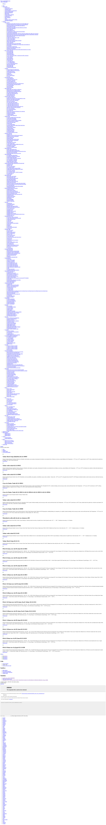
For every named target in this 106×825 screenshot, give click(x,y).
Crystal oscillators (10, 338)
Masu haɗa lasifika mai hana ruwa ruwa (14, 153)
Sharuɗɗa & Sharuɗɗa (9, 20)
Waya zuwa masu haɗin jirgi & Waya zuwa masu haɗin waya (17, 23)
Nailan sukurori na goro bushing (12, 223)
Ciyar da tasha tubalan (11, 124)
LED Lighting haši (10, 78)
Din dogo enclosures (10, 372)
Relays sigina (9, 388)
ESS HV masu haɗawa (11, 166)
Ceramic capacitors (10, 333)
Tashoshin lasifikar (10, 114)
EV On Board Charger (11, 171)
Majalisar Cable (7, 229)
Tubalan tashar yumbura (11, 127)
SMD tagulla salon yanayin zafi (12, 420)
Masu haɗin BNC (10, 58)
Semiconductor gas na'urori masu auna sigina (15, 353)
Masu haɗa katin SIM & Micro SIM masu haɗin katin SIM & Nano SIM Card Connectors (22, 33)
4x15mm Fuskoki (10, 288)
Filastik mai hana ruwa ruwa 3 (12, 386)
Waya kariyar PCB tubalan (11, 119)
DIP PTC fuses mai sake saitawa (12, 285)
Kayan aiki (7, 422)
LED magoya (9, 401)
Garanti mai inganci (8, 15)
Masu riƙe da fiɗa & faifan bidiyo (13, 291)
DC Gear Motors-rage (11, 406)
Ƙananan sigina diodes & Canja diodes (14, 279)
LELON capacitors (10, 330)
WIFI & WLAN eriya (11, 71)
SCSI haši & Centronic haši (12, 46)
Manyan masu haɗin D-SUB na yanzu (13, 47)
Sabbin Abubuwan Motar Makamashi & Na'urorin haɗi (14, 163)
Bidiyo (4, 439)
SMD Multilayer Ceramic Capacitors (13, 334)
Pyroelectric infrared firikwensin (12, 360)
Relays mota (9, 390)
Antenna (6, 68)
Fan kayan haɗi (9, 404)
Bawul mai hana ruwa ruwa (12, 82)
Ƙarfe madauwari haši (11, 94)
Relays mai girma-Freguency (12, 394)
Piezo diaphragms (10, 199)
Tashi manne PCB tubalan (11, 118)
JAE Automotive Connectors (12, 159)
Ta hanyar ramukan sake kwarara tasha (14, 117)
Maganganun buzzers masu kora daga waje (14, 194)
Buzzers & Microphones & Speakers (11, 188)
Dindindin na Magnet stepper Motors (13, 414)
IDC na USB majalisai (11, 233)
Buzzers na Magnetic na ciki (12, 193)
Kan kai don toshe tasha (11, 122)
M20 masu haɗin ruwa (11, 95)
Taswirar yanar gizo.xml (7, 665)
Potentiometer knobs (10, 301)
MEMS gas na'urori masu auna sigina (13, 356)
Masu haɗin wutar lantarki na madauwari (14, 89)
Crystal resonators (10, 337)
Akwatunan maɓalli (10, 383)
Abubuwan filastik (10, 375)
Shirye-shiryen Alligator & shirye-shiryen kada (15, 430)
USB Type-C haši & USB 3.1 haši (13, 37)
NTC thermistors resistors (11, 315)
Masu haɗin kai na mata (11, 26)
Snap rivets (9, 224)
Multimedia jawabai (10, 197)
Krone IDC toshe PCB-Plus (12, 147)
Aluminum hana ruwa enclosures (13, 385)
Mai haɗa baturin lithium (11, 179)
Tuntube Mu (5, 444)
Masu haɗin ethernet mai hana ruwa (13, 150)
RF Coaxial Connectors (9, 50)
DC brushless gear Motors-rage (12, 409)
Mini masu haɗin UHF (11, 64)
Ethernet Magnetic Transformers (12, 140)
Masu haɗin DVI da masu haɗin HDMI (14, 43)
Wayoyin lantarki (10, 222)
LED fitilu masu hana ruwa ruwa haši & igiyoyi (15, 83)
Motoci (6, 405)
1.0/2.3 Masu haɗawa (11, 61)
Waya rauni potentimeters (11, 300)
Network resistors (10, 308)
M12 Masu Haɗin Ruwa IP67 (12, 92)
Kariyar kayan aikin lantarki (12, 227)
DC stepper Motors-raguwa (12, 411)
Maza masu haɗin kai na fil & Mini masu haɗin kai (16, 25)
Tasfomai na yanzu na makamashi (13, 252)
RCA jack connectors (11, 108)
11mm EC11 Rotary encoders (12, 346)
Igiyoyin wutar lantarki (11, 235)
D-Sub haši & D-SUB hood (12, 32)
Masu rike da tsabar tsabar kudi (12, 181)
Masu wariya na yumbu (11, 342)
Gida (3, 5)
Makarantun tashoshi (10, 129)
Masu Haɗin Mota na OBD (12, 161)
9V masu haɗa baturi (10, 185)
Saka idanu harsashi (10, 381)
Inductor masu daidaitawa (11, 322)
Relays (6, 387)
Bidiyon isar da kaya (8, 442)
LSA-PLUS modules (10, 146)
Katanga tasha (9, 123)
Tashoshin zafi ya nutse (11, 416)
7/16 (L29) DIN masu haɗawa (12, 63)
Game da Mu (5, 6)
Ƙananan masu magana (11, 196)
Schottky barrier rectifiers (11, 276)
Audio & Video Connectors (9, 96)
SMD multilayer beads (11, 324)
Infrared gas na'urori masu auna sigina (13, 354)
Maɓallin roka (9, 203)
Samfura (4, 21)
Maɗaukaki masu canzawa (11, 327)
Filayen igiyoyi (9, 231)
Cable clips (9, 221)
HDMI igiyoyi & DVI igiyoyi (12, 246)
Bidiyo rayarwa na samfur (9, 441)
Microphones (9, 198)
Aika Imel (2, 683)
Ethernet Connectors (8, 133)
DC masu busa (9, 400)
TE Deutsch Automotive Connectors (13, 156)
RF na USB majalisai (10, 75)
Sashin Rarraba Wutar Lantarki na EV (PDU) (15, 169)
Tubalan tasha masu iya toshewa (12, 121)
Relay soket (9, 395)
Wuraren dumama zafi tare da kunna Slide (14, 419)
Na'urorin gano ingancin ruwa (12, 359)
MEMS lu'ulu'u (9, 343)
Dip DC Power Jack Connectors (12, 100)
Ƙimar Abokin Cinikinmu (9, 14)
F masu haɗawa (10, 57)
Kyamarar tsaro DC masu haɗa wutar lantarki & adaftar (16, 426)
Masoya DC (9, 398)
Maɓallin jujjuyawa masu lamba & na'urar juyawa (15, 214)
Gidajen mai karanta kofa (11, 380)
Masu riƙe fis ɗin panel (11, 292)
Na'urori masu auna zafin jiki (12, 358)
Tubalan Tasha (7, 116)
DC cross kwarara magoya (11, 402)
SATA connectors (10, 42)
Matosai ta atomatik (10, 423)
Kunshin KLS (7, 16)
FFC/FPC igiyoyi (10, 230)
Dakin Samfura (5, 432)
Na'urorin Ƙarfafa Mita (9, 249)
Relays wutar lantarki (10, 389)
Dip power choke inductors (12, 318)
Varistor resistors (10, 307)
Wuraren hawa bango (11, 371)
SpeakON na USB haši (11, 113)
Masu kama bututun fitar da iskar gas (13, 293)
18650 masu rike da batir (11, 182)
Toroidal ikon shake (10, 321)
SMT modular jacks (10, 137)
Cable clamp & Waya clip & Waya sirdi (14, 218)
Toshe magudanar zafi (11, 417)
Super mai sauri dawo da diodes (12, 275)
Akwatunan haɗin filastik (11, 374)
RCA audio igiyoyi (10, 244)
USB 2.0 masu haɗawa (11, 39)
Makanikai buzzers (10, 195)
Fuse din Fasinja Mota (11, 295)
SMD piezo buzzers (10, 189)
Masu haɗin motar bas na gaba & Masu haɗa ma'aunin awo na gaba (19, 49)
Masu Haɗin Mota (8, 154)
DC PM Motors (10, 410)
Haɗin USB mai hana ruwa (12, 149)
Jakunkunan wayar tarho (11, 145)
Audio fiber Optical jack (11, 97)
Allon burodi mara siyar (11, 427)
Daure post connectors (11, 112)
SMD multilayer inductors (11, 325)
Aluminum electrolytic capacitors (13, 331)
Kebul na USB (9, 234)
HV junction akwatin (10, 167)
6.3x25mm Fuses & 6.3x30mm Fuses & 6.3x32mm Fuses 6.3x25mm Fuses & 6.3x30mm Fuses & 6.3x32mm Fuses (27, 290)
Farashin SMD (9, 283)
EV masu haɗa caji (10, 173)
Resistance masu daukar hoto (12, 314)
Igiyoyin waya (9, 238)
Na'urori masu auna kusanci (12, 362)
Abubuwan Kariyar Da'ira (9, 282)
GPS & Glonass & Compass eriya (13, 69)
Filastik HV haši (10, 164)
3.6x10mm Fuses (10, 287)
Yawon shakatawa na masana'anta (11, 10)
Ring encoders (9, 349)
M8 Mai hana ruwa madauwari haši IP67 (14, 91)
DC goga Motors (10, 407)
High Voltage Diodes (10, 281)
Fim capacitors (9, 332)
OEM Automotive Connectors (12, 162)
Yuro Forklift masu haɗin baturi (12, 178)
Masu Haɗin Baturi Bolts (11, 180)
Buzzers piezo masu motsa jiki (12, 191)
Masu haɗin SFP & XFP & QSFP (13, 139)
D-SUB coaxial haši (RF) (11, 67)
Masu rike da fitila (10, 87)
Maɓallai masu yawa (10, 215)
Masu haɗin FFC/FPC (11, 30)
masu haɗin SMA (10, 51)
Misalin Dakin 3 (7, 435)
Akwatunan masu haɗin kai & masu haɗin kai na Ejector (17, 27)
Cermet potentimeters (10, 298)
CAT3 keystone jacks (11, 143)
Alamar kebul (9, 228)
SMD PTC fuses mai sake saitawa (13, 284)
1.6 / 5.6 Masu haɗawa (11, 62)
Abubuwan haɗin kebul (11, 219)
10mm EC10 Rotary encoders (12, 345)
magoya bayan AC (10, 399)
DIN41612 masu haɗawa (11, 48)
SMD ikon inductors (10, 319)
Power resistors (9, 305)
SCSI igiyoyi (9, 241)
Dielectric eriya (9, 74)
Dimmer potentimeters (11, 302)
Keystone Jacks (9, 141)
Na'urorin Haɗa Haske (9, 77)
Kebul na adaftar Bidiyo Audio (12, 242)
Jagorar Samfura (5, 663)
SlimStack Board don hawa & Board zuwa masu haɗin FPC (17, 24)
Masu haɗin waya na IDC (11, 142)
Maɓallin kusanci (10, 363)
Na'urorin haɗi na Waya (9, 216)
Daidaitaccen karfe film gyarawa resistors (14, 311)
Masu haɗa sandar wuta (11, 177)
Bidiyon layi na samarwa (9, 440)
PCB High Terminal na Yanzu (12, 132)
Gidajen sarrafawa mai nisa (12, 384)
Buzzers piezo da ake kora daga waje (13, 192)
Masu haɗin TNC (10, 59)
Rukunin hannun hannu (11, 373)
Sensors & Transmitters (9, 350)
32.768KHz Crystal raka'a (11, 336)
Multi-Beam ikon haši (11, 187)
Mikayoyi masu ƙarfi (10, 201)
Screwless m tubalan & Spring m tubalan (14, 120)
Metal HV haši (9, 165)
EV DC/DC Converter (11, 170)
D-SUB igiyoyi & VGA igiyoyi (12, 240)
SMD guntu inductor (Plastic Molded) (13, 326)
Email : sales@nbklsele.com (5, 0)
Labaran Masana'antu (8, 438)
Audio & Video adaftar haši (12, 115)
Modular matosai (10, 138)
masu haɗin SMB (10, 52)
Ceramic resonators (10, 340)
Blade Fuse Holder (10, 296)
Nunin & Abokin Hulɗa (9, 11)
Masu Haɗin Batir (8, 175)
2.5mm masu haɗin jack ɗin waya (13, 103)
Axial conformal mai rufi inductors (13, 317)
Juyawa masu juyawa (11, 208)
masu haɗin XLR (10, 110)
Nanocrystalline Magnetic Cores (12, 328)
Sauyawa (6, 202)
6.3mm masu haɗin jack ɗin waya (13, 105)
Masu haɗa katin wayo (11, 36)
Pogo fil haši (9, 45)
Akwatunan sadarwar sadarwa (12, 378)
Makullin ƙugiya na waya (11, 213)
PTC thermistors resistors (11, 306)
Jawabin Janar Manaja (9, 8)
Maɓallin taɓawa (10, 205)
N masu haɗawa (10, 60)
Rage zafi (6, 415)
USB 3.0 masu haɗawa (11, 38)
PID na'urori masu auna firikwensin (13, 352)
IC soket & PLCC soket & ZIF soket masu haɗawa (16, 31)
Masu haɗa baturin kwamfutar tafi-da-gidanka (15, 186)
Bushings (8, 225)
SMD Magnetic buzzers (11, 190)
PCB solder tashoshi (10, 131)
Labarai (4, 436)
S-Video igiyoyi (10, 248)
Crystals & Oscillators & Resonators (11, 335)
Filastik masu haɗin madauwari (12, 93)
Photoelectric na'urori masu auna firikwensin (15, 364)
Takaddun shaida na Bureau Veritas (11, 19)
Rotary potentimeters (10, 303)
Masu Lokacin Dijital (10, 396)
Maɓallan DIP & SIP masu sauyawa (13, 207)
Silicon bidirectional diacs (11, 280)
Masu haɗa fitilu (10, 86)
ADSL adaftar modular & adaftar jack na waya (15, 144)
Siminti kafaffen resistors (11, 313)
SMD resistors (9, 309)
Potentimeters (7, 297)
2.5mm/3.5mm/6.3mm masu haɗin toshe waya (15, 106)
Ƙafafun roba (9, 226)
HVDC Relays (9, 174)
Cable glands (9, 220)
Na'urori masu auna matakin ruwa (13, 361)
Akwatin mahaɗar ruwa (11, 81)
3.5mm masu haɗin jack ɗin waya (13, 104)
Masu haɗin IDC (10, 29)
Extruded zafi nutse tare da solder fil (13, 418)
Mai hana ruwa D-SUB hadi (12, 152)
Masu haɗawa (7, 22)
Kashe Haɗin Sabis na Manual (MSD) (13, 168)
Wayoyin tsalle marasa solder (12, 428)
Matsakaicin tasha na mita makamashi (13, 253)
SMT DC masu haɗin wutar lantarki (13, 99)
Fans (6, 397)
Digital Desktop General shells (12, 376)
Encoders (6, 344)
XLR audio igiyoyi (10, 243)
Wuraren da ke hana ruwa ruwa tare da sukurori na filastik (17, 370)
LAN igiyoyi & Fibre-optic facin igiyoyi (14, 237)
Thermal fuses (9, 294)
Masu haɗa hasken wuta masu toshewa (14, 84)
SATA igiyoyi (9, 239)
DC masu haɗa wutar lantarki (12, 102)
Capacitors (7, 329)
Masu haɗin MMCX (10, 54)
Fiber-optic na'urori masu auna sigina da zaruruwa (15, 365)
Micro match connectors (11, 28)
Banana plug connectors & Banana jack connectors (16, 111)
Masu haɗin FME (10, 66)
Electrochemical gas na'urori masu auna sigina (15, 351)
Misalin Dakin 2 (7, 434)
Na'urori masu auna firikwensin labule (13, 367)
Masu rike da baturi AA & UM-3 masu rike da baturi (16, 183)
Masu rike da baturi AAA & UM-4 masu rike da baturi (16, 184)
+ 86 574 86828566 (3, 1)
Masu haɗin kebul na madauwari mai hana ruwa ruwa (16, 151)
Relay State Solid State (11, 391)
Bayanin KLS (7, 7)
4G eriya (8, 76)
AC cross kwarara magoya (11, 403)
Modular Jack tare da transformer (13, 136)
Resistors (6, 304)
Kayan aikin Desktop (10, 379)
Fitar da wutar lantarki (11, 382)
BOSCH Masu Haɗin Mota (12, 157)
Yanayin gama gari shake (11, 323)
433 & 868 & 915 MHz (11, 72)
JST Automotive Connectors (12, 160)
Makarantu (7, 368)
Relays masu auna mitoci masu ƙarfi (13, 393)
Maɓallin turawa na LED (11, 211)
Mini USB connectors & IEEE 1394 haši (14, 40)
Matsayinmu (7, 13)
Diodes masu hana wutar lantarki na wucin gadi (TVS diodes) (18, 277)
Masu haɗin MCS (10, 126)
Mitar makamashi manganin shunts (13, 251)
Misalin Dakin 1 (7, 433)
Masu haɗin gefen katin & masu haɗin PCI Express (16, 35)
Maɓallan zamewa (10, 212)
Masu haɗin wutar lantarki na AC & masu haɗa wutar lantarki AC (18, 44)
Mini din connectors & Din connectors (13, 107)
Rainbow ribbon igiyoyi (11, 232)
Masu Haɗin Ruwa (8, 148)
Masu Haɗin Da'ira (8, 88)
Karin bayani (5, 461)
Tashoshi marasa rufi (10, 130)
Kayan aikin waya (10, 236)
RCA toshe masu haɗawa (11, 109)
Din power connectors (11, 101)
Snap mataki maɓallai (11, 204)
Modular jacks (9, 134)
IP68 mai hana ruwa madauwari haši (13, 90)
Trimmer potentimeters (11, 299)
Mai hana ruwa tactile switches (12, 206)
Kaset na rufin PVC (10, 425)
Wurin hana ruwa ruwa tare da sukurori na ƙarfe (15, 369)
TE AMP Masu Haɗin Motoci (12, 155)
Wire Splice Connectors (11, 80)
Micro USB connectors (11, 41)
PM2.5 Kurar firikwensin (11, 357)
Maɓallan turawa (10, 210)
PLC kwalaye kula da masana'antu (13, 377)
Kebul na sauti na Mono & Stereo (13, 245)
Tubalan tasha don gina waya (12, 79)
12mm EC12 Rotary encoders (12, 347)
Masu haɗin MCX (10, 53)
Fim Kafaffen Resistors (11, 310)
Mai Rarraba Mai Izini (9, 12)
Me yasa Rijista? (8, 17)
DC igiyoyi (9, 247)
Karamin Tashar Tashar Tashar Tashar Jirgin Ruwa (16, 125)
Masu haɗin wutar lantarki (11, 176)
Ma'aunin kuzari (10, 250)
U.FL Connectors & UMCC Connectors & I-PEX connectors (17, 55)
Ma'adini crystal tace (10, 339)
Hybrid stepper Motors (11, 412)
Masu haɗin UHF (10, 65)
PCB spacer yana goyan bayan (12, 217)
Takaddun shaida (8, 9)
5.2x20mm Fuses (10, 289)
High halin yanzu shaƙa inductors (13, 320)
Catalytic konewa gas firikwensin (13, 355)
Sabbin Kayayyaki (6, 431)
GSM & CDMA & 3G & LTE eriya (13, 70)
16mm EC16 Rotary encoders (12, 348)
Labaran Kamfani (8, 437)
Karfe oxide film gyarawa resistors (13, 312)
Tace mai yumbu (10, 341)
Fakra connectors (10, 56)
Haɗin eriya (9, 73)
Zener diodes (9, 278)
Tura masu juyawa (10, 209)
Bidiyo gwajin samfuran (9, 443)
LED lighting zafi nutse (11, 421)
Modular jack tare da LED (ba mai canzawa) (15, 135)
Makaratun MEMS (10, 200)
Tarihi (6, 18)
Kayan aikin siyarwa (10, 429)
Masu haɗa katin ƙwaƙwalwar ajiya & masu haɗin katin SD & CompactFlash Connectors (22, 34)
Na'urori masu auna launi (11, 366)
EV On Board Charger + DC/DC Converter (14, 172)
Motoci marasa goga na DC (12, 408)
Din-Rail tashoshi (10, 128)
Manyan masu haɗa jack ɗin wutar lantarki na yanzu (16, 98)
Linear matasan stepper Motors (12, 413)
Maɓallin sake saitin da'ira (11, 286)
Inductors (6, 316)
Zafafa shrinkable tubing (11, 424)
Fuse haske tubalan (10, 85)
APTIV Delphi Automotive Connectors (14, 158)
